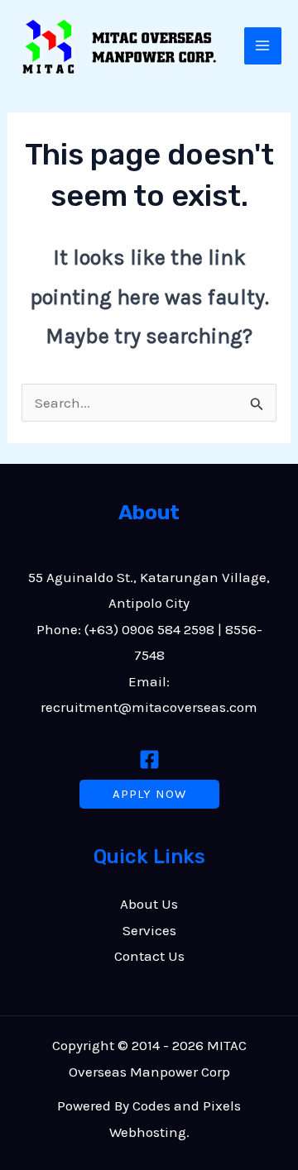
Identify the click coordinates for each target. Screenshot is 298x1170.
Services (149, 930)
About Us (149, 903)
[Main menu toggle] (263, 46)
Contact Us (149, 956)
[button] (149, 794)
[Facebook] (149, 759)
